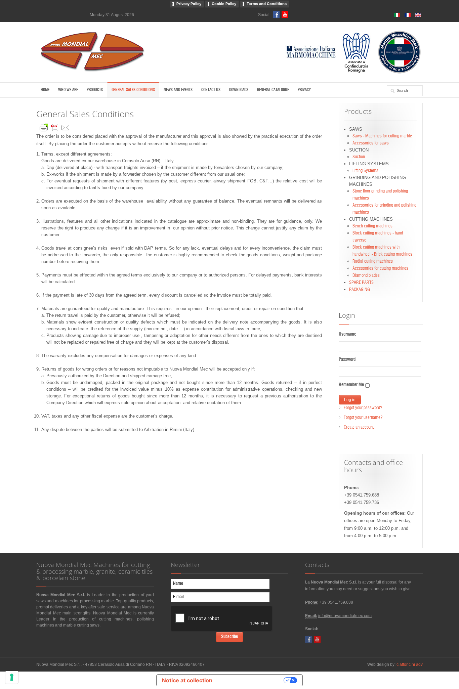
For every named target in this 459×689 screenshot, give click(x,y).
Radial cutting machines (372, 261)
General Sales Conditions (133, 90)
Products (95, 90)
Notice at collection (187, 680)
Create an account (359, 427)
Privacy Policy (188, 3)
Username (347, 334)
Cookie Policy (224, 3)
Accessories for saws (370, 143)
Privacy (304, 90)
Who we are (68, 90)
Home (45, 90)
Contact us (210, 90)
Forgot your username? (363, 418)
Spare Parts (361, 283)
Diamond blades (366, 275)
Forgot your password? (363, 408)
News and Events (178, 90)
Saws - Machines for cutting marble (382, 136)
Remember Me (351, 385)
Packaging (359, 290)
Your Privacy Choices (251, 680)
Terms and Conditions (267, 3)
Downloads (238, 90)
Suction (358, 157)
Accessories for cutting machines (380, 268)
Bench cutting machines (372, 226)
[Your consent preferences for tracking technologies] (11, 677)
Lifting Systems (365, 171)
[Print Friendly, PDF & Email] (54, 126)
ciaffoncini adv (410, 664)
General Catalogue (273, 90)
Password (347, 359)
